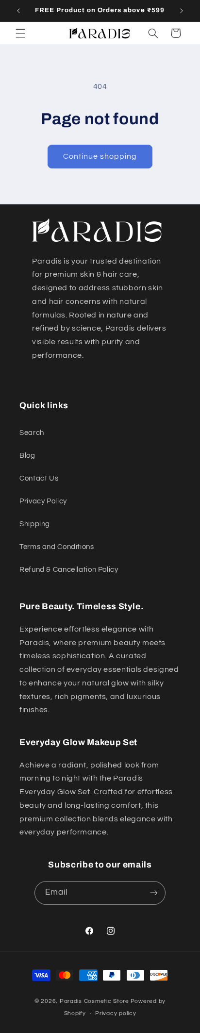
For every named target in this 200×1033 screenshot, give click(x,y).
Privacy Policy (43, 501)
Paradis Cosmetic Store (94, 1001)
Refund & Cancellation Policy (68, 569)
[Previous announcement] (18, 10)
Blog (27, 455)
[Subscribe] (154, 893)
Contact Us (38, 478)
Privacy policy (115, 1013)
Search (31, 432)
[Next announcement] (181, 10)
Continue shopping (100, 156)
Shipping (34, 524)
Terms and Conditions (56, 546)
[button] (20, 33)
